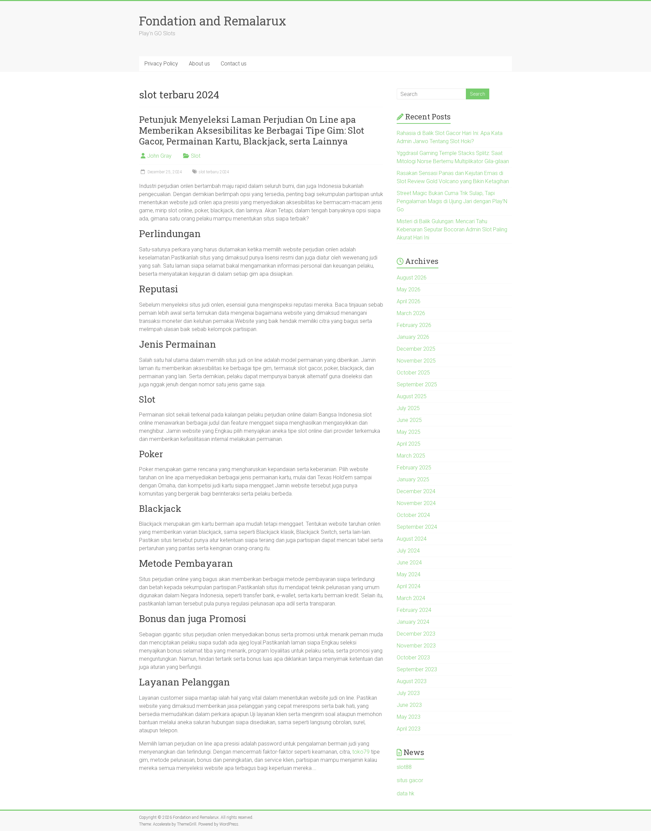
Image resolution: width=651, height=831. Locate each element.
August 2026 (412, 277)
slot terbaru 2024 (214, 172)
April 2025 (408, 444)
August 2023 (412, 681)
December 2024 (416, 491)
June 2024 (409, 562)
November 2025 (416, 360)
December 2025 (416, 349)
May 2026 (408, 289)
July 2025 (408, 408)
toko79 (361, 752)
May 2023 (408, 717)
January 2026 (413, 337)
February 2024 (414, 610)
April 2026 (408, 301)
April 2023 (408, 729)
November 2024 (416, 503)
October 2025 (413, 372)
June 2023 (409, 705)
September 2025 (417, 384)
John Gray (159, 156)
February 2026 (414, 325)
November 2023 (416, 645)
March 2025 (411, 455)
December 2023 (416, 634)
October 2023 (413, 657)
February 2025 (414, 467)
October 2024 (413, 515)
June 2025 (409, 420)
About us (199, 63)
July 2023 (408, 693)
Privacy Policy (161, 63)
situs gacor (410, 780)
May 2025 (408, 432)
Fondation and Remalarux (212, 21)
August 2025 (412, 396)
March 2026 (411, 313)
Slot (195, 156)
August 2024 (412, 539)
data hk (405, 793)
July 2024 (408, 550)
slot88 (404, 767)
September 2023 (417, 669)
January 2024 (413, 622)
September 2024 (417, 527)
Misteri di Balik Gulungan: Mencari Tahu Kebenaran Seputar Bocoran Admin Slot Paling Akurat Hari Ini (452, 229)
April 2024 (408, 586)
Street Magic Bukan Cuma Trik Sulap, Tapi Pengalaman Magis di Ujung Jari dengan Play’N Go (452, 201)
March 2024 (411, 598)
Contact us (233, 63)
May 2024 (408, 574)
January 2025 (413, 479)
